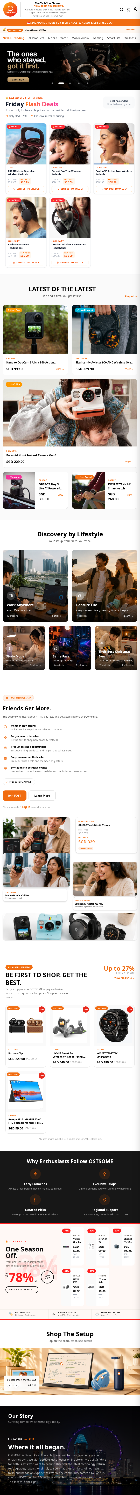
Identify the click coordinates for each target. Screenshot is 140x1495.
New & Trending (13, 38)
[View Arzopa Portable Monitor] (61, 1363)
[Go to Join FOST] (70, 66)
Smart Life (113, 38)
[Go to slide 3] (70, 83)
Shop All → (130, 296)
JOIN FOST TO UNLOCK (27, 188)
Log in (26, 807)
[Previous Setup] (9, 1385)
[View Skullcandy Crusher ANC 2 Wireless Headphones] (102, 1377)
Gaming (98, 38)
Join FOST (14, 795)
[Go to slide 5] (88, 83)
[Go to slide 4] (79, 83)
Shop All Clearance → (22, 1289)
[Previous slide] (6, 66)
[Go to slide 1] (52, 83)
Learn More (42, 795)
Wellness (130, 38)
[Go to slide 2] (61, 83)
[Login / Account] (135, 9)
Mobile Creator (58, 38)
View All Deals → (124, 978)
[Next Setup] (16, 1385)
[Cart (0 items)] (128, 10)
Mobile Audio (80, 38)
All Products (36, 38)
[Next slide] (133, 66)
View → (60, 368)
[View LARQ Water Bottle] (119, 1373)
